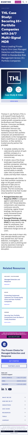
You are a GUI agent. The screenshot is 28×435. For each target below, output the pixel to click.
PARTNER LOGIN (14, 366)
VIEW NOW (14, 101)
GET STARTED (14, 361)
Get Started (18, 2)
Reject (16, 431)
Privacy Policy (14, 433)
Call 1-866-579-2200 (14, 336)
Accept (3, 431)
